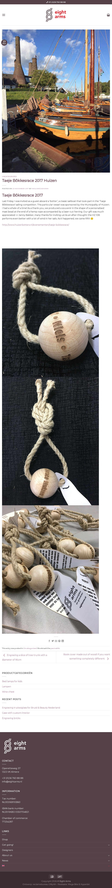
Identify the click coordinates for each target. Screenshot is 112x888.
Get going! (7, 845)
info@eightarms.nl (12, 781)
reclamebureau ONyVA (44, 884)
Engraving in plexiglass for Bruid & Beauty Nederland (31, 707)
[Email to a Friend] (56, 641)
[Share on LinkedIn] (63, 641)
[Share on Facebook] (49, 641)
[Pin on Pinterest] (59, 641)
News (5, 860)
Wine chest (8, 692)
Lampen (6, 686)
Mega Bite (73, 884)
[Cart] (108, 15)
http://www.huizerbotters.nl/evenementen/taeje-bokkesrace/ (35, 225)
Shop (5, 839)
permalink (55, 648)
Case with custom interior (16, 713)
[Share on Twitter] (52, 641)
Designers (7, 850)
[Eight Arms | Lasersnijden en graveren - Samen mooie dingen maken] (56, 15)
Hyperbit (85, 884)
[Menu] (3, 15)
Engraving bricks (11, 718)
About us (7, 855)
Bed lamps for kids (12, 681)
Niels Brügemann (40, 189)
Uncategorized (9, 176)
